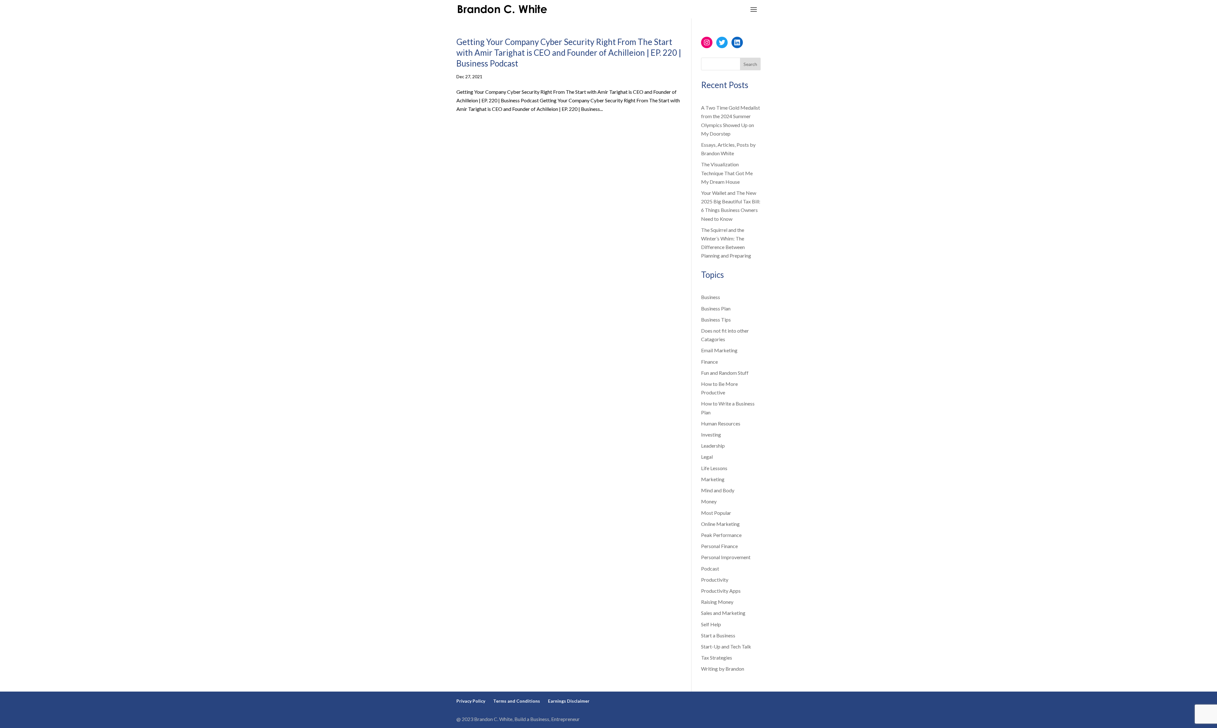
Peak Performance (721, 535)
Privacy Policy (470, 701)
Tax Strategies (716, 658)
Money (709, 501)
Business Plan (716, 308)
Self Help (711, 624)
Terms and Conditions (516, 701)
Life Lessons (714, 468)
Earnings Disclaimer (568, 701)
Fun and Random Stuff (725, 373)
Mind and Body (717, 490)
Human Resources (720, 423)
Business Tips (716, 319)
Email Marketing (719, 350)
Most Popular (716, 513)
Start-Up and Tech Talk (726, 646)
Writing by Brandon (722, 669)
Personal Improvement (725, 557)
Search (750, 64)
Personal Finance (719, 546)
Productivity (714, 580)
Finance (709, 362)
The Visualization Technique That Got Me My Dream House (727, 172)
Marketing (712, 479)
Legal (707, 457)
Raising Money (717, 602)
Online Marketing (720, 524)
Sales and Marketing (723, 613)
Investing (711, 434)
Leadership (713, 446)
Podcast (710, 568)
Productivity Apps (721, 591)
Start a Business (718, 635)
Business (710, 297)
